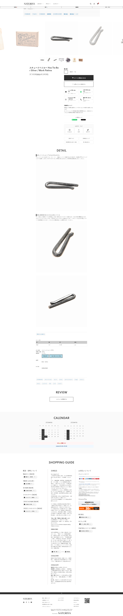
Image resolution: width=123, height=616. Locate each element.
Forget (76, 379)
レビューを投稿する (61, 399)
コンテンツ (55, 3)
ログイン (75, 602)
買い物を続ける (86, 142)
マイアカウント (77, 598)
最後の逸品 (66, 14)
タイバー (55, 379)
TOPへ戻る (61, 593)
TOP (25, 9)
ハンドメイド (44, 383)
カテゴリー (39, 3)
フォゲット (82, 379)
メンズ (54, 383)
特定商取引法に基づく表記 (71, 142)
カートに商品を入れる (80, 78)
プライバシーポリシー (46, 606)
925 (50, 383)
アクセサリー (30, 9)
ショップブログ (61, 598)
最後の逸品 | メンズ (74, 14)
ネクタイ (60, 379)
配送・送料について (46, 598)
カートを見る (76, 604)
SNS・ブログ (107, 7)
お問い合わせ (76, 606)
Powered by (54, 613)
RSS (59, 600)
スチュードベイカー (48, 379)
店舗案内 (76, 7)
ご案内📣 (15, 7)
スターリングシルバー (68, 379)
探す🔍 (46, 7)
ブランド (47, 3)
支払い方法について (46, 602)
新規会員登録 (76, 600)
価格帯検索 (49, 14)
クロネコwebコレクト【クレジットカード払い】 (89, 487)
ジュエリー (60, 383)
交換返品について (86, 138)
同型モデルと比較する (41, 334)
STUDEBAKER (27, 14)
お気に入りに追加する (79, 84)
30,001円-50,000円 (57, 14)
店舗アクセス (71, 138)
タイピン (38, 383)
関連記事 (45, 356)
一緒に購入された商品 (56, 356)
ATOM (62, 600)
